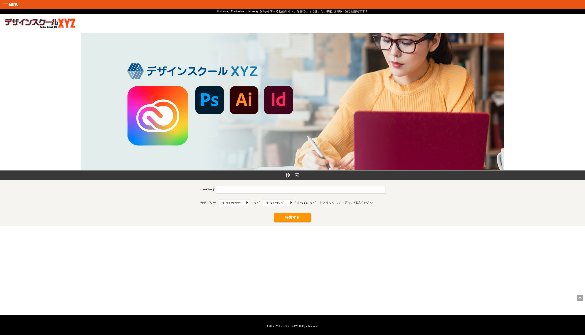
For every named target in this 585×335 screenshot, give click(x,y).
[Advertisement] (292, 263)
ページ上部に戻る (580, 298)
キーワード (207, 189)
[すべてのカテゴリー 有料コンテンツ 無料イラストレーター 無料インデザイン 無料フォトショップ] (234, 202)
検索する (292, 217)
